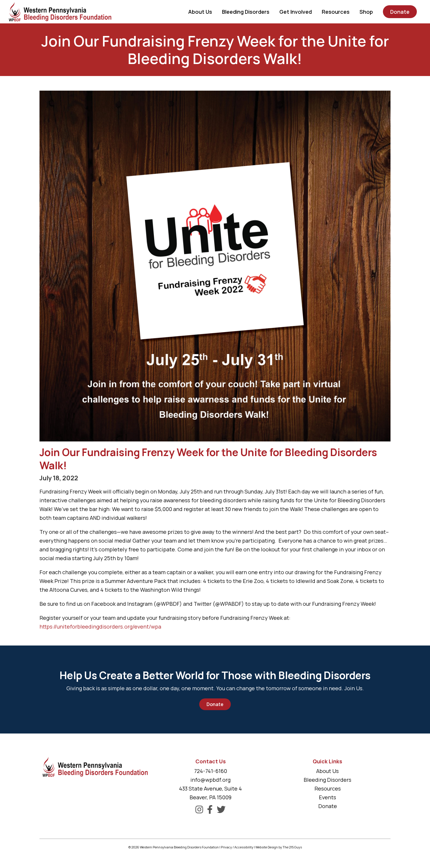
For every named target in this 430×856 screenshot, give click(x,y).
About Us (327, 770)
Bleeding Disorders (327, 779)
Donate (215, 704)
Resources (327, 788)
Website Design (266, 847)
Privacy (226, 847)
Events (327, 797)
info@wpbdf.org (210, 779)
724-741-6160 (210, 770)
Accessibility (243, 847)
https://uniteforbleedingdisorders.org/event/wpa (100, 626)
